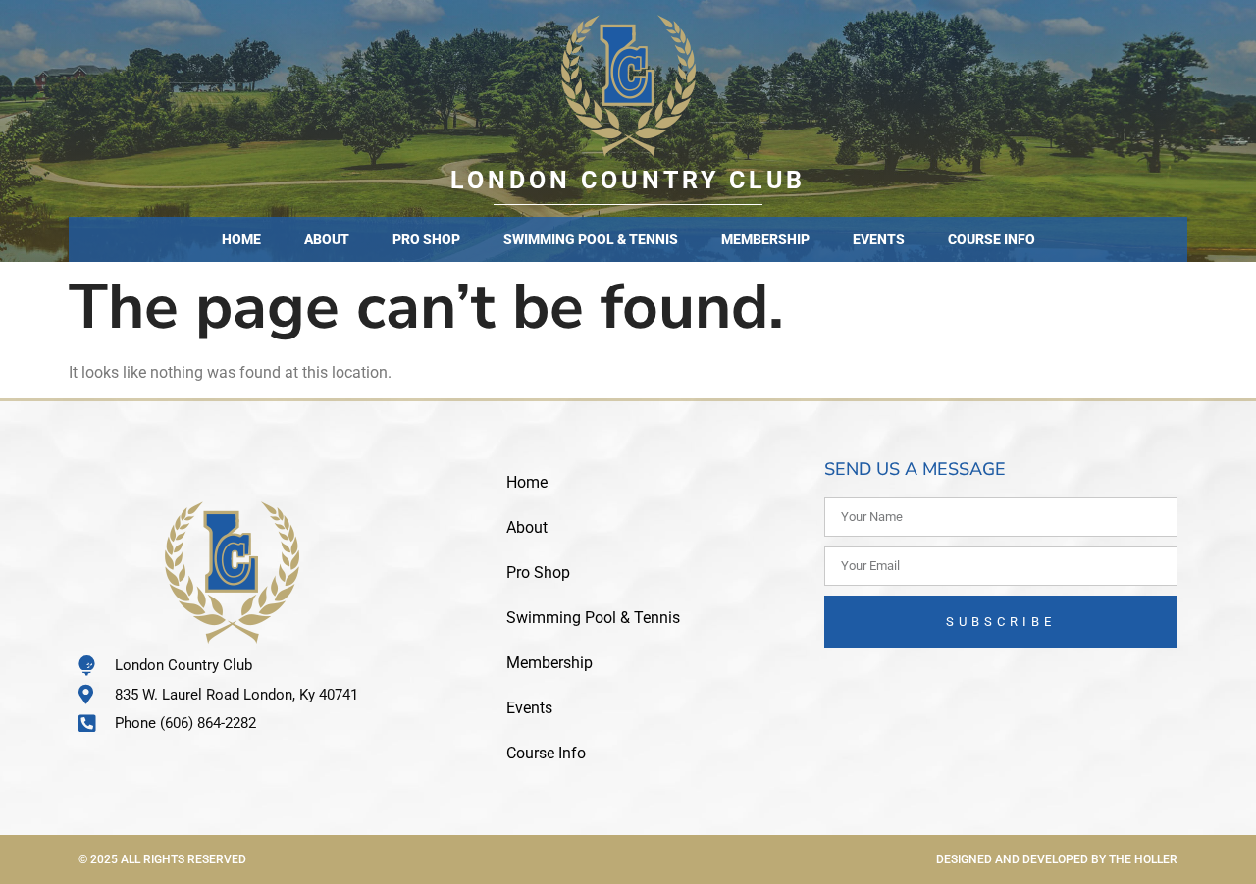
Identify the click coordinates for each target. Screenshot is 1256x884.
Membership (765, 239)
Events (879, 239)
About (326, 239)
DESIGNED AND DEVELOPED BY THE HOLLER (1057, 859)
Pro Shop (426, 239)
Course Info (991, 239)
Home (241, 239)
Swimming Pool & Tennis (590, 239)
